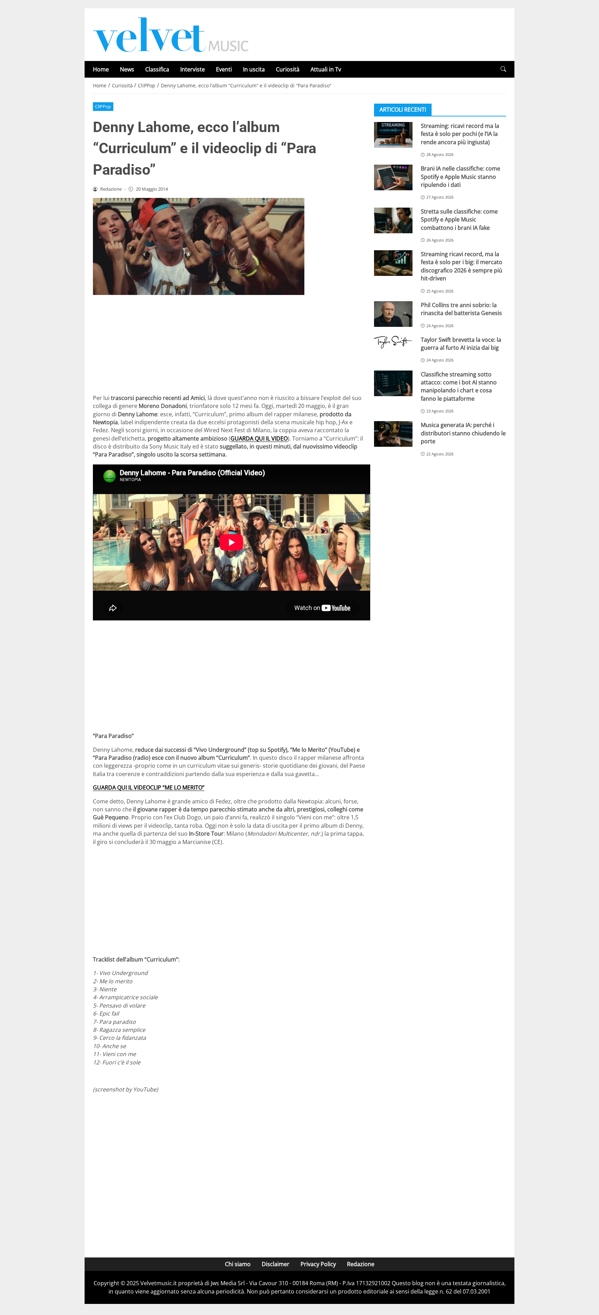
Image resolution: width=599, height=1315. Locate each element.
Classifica (157, 69)
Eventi (224, 69)
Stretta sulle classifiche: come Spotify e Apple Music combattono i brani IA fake (459, 220)
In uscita (254, 69)
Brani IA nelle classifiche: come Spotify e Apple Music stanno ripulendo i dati (460, 177)
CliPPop (103, 106)
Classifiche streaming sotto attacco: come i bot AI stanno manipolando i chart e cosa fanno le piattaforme (459, 386)
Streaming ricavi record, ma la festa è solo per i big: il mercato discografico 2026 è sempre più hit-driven (461, 266)
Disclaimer (275, 1264)
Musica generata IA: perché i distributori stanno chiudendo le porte (463, 433)
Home (101, 69)
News (127, 69)
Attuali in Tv (326, 69)
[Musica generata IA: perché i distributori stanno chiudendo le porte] (393, 434)
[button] (503, 69)
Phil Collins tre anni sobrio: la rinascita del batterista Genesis (461, 309)
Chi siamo (238, 1264)
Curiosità (288, 69)
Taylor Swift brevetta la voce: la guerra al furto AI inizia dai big (461, 343)
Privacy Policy (318, 1264)
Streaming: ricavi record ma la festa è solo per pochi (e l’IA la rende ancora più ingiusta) (460, 134)
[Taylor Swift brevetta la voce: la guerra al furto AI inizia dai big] (393, 342)
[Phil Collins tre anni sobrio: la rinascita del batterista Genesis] (393, 314)
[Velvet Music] (171, 34)
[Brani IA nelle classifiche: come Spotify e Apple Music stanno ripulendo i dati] (393, 177)
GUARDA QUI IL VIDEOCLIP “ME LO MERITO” (149, 787)
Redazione (360, 1264)
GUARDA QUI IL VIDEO (259, 438)
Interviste (192, 69)
